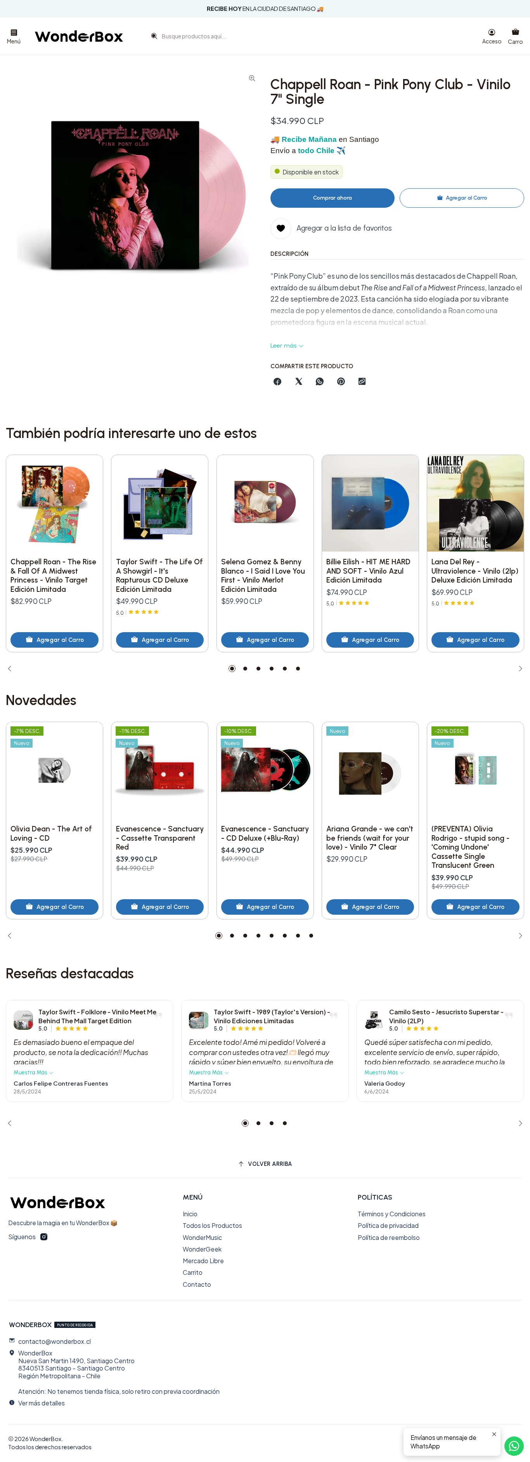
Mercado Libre (203, 1260)
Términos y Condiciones (392, 1213)
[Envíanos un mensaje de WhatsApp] (514, 1446)
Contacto (197, 1284)
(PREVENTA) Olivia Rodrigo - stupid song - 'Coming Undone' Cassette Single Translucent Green (470, 847)
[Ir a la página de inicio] (79, 36)
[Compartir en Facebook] (277, 382)
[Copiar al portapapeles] (362, 382)
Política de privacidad (388, 1225)
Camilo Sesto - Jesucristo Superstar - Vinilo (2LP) (446, 1016)
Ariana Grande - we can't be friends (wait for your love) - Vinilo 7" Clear (369, 838)
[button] (232, 668)
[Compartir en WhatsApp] (319, 382)
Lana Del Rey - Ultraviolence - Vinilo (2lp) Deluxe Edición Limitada (474, 570)
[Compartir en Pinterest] (341, 382)
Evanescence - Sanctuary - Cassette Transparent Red (160, 838)
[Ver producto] (23, 1020)
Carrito (193, 1272)
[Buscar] (152, 38)
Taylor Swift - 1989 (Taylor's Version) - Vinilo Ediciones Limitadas (272, 1016)
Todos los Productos (212, 1225)
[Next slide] (518, 668)
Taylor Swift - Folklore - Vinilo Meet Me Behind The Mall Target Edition (97, 1016)
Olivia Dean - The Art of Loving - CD (51, 833)
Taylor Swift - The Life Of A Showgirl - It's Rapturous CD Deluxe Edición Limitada (159, 575)
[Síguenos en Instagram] (44, 1237)
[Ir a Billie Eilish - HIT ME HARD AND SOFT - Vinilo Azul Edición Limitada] (370, 503)
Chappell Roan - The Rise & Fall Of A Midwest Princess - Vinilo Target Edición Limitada (53, 575)
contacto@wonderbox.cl (54, 1341)
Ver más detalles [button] (41, 1403)
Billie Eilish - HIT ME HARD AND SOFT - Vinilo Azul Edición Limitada (368, 570)
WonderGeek (202, 1249)
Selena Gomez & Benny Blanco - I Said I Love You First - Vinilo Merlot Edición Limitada (263, 575)
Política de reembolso (389, 1237)
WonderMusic (202, 1237)
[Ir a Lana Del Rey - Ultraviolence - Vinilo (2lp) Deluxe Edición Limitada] (475, 503)
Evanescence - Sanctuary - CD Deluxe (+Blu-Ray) (265, 833)
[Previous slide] (11, 668)
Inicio (190, 1213)
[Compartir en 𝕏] (298, 382)
